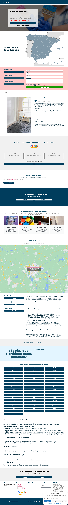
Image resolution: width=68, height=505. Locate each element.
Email (27, 72)
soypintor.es (6, 2)
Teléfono (28, 75)
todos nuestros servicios (12, 179)
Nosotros (19, 485)
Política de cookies (21, 487)
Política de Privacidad (56, 503)
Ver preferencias (63, 501)
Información (28, 78)
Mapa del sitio (8, 487)
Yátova (43, 485)
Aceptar (47, 501)
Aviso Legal (61, 503)
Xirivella (43, 488)
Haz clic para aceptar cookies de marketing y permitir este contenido (34, 269)
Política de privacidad (21, 488)
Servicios (19, 484)
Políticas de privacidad (41, 85)
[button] (66, 493)
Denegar (55, 501)
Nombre (27, 69)
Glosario (6, 91)
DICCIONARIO (39, 350)
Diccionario (8, 488)
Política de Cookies (50, 503)
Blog (6, 489)
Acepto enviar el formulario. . (36, 85)
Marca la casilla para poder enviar (33, 84)
